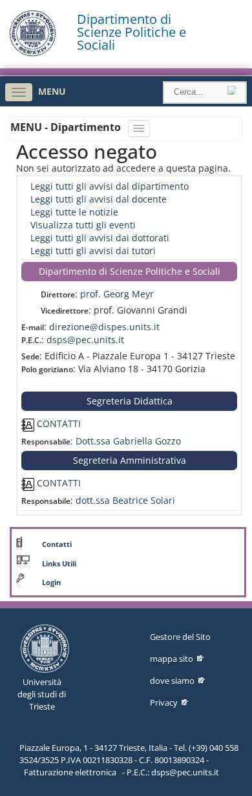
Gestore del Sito (180, 636)
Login (51, 582)
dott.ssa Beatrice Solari (125, 500)
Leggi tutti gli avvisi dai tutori (93, 250)
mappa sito (171, 658)
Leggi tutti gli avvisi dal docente (98, 199)
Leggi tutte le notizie (74, 212)
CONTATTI (57, 423)
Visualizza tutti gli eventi (83, 225)
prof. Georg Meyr (117, 294)
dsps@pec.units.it (85, 339)
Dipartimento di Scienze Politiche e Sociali (131, 32)
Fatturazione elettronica (70, 772)
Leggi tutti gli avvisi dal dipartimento (109, 186)
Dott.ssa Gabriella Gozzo (128, 441)
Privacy (164, 702)
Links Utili (59, 563)
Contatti (57, 544)
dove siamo (172, 680)
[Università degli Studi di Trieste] (32, 53)
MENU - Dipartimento (66, 127)
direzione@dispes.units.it (104, 327)
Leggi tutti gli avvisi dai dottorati (99, 238)
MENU (52, 91)
